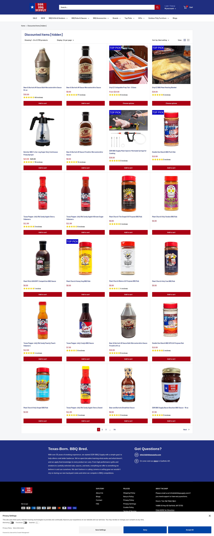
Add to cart (43, 103)
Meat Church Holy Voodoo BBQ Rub (164, 217)
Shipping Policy (129, 493)
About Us (99, 493)
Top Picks (128, 18)
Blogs (175, 18)
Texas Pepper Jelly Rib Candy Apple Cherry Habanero (39, 218)
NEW (43, 18)
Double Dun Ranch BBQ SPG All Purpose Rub (168, 343)
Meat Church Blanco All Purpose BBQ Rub (124, 281)
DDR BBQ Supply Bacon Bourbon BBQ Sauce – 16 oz (170, 408)
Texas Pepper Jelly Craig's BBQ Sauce (80, 343)
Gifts (140, 18)
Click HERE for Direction (165, 510)
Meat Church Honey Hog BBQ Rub (78, 281)
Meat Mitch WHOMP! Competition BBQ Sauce (40, 281)
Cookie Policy (128, 507)
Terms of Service (129, 511)
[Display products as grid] (185, 40)
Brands (115, 18)
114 (115, 429)
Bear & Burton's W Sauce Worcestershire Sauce (83, 87)
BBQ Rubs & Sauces (79, 18)
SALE (35, 18)
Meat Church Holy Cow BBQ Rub (163, 281)
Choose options (128, 103)
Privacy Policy (128, 500)
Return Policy (128, 496)
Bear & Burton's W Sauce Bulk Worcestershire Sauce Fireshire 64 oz (128, 344)
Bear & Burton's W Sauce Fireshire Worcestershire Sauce (84, 153)
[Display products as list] (188, 40)
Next (185, 429)
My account (169, 8)
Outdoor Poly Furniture (157, 18)
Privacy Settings (129, 504)
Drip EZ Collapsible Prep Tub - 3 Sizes (122, 87)
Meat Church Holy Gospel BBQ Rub (36, 408)
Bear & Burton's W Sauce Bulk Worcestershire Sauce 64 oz (43, 88)
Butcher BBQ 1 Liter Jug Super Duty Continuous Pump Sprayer (41, 153)
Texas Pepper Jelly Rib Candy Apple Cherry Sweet (84, 408)
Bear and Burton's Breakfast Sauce (122, 408)
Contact (99, 500)
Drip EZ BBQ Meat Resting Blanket (164, 87)
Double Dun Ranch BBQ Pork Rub (163, 152)
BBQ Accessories (99, 18)
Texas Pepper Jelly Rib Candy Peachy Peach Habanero (39, 344)
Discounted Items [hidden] (37, 26)
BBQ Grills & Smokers (57, 18)
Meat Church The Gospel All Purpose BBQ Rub (125, 217)
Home (23, 26)
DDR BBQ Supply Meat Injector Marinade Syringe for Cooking (127, 152)
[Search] (157, 7)
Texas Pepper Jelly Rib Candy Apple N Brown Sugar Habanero (84, 218)
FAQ (97, 504)
